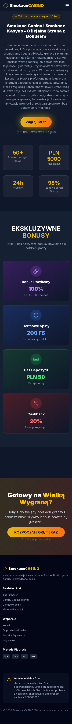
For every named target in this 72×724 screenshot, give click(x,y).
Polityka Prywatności (15, 635)
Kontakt (7, 625)
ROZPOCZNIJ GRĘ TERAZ (36, 532)
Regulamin (9, 640)
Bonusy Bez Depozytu (16, 599)
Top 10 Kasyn (10, 594)
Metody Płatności (13, 609)
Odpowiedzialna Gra (14, 630)
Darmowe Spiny (12, 604)
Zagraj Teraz (36, 122)
